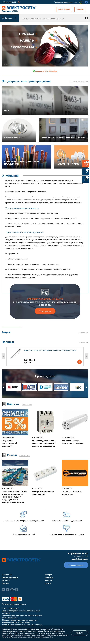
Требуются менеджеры (63, 2)
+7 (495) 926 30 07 (9, 2)
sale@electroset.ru (80, 559)
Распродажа (64, 9)
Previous (3, 356)
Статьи (48, 584)
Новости (48, 581)
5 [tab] (11, 64)
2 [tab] (6, 64)
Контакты (6, 581)
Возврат (48, 575)
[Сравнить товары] (85, 179)
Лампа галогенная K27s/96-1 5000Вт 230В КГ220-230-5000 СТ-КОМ (50, 350)
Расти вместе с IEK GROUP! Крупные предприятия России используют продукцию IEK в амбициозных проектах (15, 497)
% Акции (80, 9)
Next (86, 356)
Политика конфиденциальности (14, 604)
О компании (7, 575)
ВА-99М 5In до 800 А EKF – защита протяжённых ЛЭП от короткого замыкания (44, 443)
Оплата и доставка (10, 578)
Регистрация (45, 311)
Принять (79, 633)
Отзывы (5, 584)
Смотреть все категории (79, 81)
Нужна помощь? (76, 565)
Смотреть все (83, 332)
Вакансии (49, 578)
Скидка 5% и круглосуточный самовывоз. (9, 443)
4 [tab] (9, 64)
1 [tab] (4, 64)
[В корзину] (79, 362)
